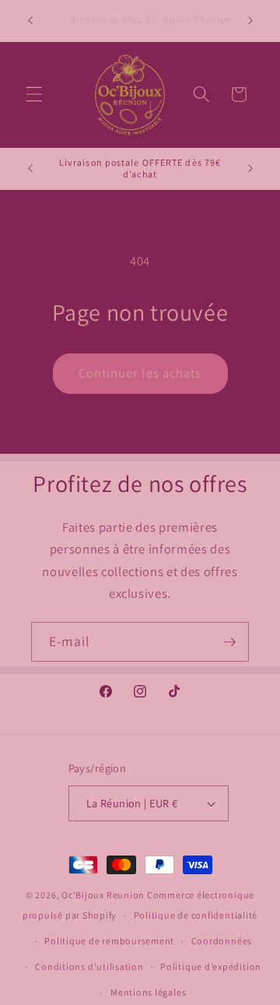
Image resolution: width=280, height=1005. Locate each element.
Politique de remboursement (109, 941)
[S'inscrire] (229, 642)
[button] (34, 94)
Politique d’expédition (210, 966)
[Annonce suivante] (250, 21)
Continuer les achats (140, 372)
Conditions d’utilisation (89, 966)
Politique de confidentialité (196, 915)
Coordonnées (221, 941)
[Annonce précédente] (30, 21)
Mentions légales (148, 992)
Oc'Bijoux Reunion (104, 895)
